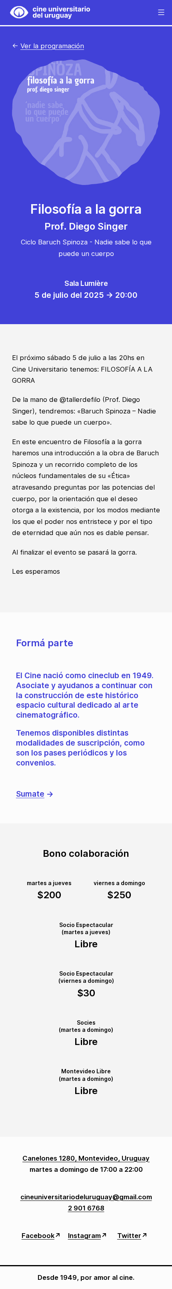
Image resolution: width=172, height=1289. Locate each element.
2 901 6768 (86, 1208)
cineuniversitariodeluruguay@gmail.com (86, 1197)
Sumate (30, 794)
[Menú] (160, 12)
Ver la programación (52, 46)
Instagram (84, 1236)
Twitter (129, 1236)
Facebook (38, 1236)
